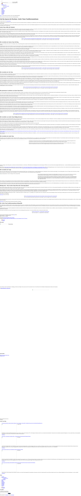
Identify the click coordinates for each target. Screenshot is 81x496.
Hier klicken (1, 194)
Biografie (4, 217)
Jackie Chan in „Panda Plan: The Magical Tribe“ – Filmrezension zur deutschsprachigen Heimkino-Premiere (16, 436)
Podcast (3, 9)
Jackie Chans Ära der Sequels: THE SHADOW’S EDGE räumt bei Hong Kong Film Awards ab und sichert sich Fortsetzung (18, 462)
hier (14, 214)
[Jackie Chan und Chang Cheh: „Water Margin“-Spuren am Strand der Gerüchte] (9, 454)
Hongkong (13, 218)
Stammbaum (20, 218)
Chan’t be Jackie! (5, 478)
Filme (2, 8)
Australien (5, 218)
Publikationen (3, 479)
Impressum (3, 482)
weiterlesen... (3, 434)
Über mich (3, 10)
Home (2, 4)
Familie (11, 218)
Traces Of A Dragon (24, 218)
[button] (2, 1)
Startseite (3, 476)
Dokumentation (7, 217)
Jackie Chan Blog (12, 217)
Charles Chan (8, 218)
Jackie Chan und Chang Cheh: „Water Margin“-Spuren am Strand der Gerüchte (12, 449)
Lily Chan (16, 218)
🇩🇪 (2, 3)
